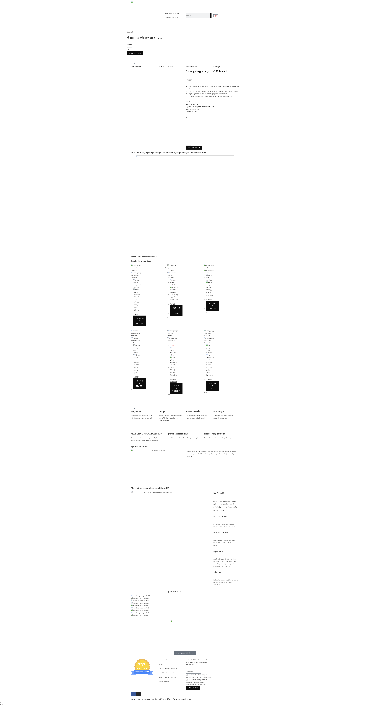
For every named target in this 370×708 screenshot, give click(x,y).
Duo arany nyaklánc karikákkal (174, 297)
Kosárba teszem (135, 53)
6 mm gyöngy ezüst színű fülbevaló (209, 370)
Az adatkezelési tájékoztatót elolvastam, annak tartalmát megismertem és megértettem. (196, 682)
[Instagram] (138, 694)
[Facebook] (133, 694)
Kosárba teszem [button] (140, 320)
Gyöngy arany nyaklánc (209, 292)
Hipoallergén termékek (171, 13)
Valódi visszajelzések (171, 17)
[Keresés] (210, 15)
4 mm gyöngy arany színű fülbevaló (137, 304)
